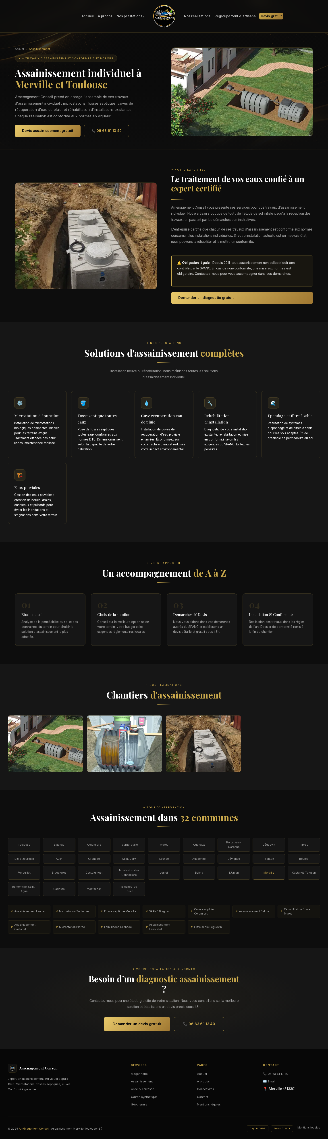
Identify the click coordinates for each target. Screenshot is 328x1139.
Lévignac (234, 858)
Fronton (269, 858)
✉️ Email (269, 1081)
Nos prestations (129, 16)
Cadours (59, 889)
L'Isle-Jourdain (24, 858)
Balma (199, 872)
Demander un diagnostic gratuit (206, 298)
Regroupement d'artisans (235, 16)
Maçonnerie (139, 1073)
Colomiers (94, 844)
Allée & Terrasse (142, 1089)
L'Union (234, 872)
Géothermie (139, 1104)
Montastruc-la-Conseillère (129, 872)
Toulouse (24, 844)
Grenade (94, 858)
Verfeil (164, 872)
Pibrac (304, 844)
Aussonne (199, 858)
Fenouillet (24, 872)
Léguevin (269, 844)
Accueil (88, 16)
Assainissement (142, 1081)
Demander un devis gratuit (137, 1024)
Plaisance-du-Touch (129, 889)
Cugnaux (199, 844)
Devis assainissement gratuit (47, 131)
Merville (269, 872)
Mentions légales (209, 1104)
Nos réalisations (197, 16)
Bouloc (303, 858)
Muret (164, 844)
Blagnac (59, 844)
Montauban (94, 889)
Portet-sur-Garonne (233, 845)
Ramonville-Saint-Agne (24, 889)
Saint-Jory (129, 858)
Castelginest (94, 872)
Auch (59, 858)
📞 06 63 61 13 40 (106, 131)
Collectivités (205, 1089)
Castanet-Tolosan (304, 872)
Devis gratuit (271, 16)
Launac (164, 858)
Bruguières (59, 872)
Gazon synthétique (144, 1097)
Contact (202, 1097)
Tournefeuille (129, 844)
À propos (105, 16)
